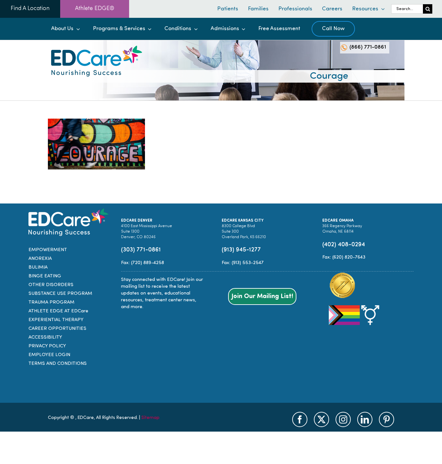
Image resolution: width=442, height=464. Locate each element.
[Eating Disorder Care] (96, 48)
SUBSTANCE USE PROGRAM (60, 293)
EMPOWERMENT (47, 250)
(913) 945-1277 (241, 250)
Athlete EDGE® (94, 9)
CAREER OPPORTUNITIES (57, 328)
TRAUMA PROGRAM (51, 302)
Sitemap (150, 417)
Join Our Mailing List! (262, 296)
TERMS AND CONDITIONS (57, 363)
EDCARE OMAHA (338, 221)
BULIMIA (38, 267)
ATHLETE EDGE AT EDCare (58, 311)
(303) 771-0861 (141, 250)
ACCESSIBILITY (45, 337)
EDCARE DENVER (136, 221)
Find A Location (30, 9)
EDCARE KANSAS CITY (242, 221)
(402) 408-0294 (343, 245)
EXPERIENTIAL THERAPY (55, 320)
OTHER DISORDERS (50, 285)
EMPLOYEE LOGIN (49, 355)
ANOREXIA (40, 258)
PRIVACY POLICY (47, 346)
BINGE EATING (44, 276)
